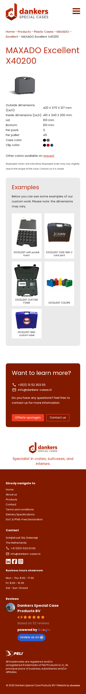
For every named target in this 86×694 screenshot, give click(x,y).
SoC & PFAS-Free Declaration (24, 519)
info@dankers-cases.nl (35, 390)
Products (24, 32)
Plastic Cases (43, 32)
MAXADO (63, 32)
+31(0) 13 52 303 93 (31, 385)
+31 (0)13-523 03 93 (23, 548)
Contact (11, 504)
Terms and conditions (20, 509)
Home (10, 32)
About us (11, 494)
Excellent (12, 37)
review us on (29, 637)
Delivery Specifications (20, 514)
